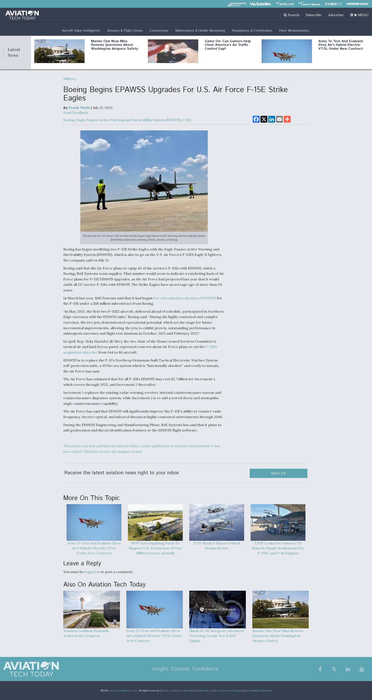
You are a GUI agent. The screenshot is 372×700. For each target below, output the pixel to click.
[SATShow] (285, 4)
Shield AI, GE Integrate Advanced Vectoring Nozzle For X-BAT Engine (216, 636)
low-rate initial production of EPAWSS (184, 298)
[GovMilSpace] (309, 4)
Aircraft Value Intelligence (81, 30)
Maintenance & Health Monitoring (200, 30)
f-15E (187, 120)
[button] (359, 15)
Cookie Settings (188, 690)
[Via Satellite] (260, 3)
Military (69, 78)
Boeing (69, 120)
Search (293, 15)
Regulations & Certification (252, 30)
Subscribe (314, 15)
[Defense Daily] (358, 4)
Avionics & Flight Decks (125, 30)
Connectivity (159, 30)
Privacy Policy (170, 690)
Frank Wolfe (79, 107)
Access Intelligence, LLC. (124, 690)
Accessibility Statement (258, 690)
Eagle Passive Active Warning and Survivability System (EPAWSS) (128, 120)
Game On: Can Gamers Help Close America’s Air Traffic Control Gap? (228, 45)
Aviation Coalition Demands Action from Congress (86, 633)
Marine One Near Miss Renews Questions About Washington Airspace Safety (114, 45)
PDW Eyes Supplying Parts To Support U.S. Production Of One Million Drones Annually (155, 548)
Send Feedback (75, 112)
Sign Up (278, 473)
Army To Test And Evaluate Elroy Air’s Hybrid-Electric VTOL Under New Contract (340, 45)
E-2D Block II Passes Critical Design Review (217, 545)
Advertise (336, 15)
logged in (92, 572)
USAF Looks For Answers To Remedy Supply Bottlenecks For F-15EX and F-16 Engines (278, 548)
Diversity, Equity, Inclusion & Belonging (221, 690)
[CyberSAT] (333, 4)
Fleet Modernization (294, 30)
